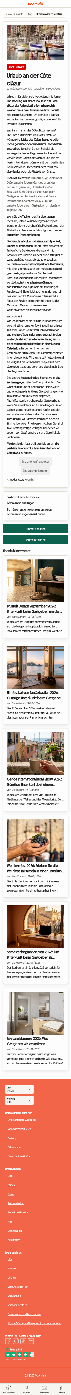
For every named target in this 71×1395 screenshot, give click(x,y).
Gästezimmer (14, 1147)
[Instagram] (16, 1341)
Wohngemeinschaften (19, 1129)
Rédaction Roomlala (21, 88)
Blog (10, 1176)
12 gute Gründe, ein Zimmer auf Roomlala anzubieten (35, 1323)
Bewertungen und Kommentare (24, 1314)
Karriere (12, 1185)
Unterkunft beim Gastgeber (22, 1120)
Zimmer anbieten (35, 528)
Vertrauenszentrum (17, 1305)
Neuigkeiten (14, 1240)
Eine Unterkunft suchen (35, 470)
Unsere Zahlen (15, 1230)
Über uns (12, 1277)
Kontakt (12, 1268)
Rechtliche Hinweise (18, 1212)
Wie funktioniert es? (18, 1286)
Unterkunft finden (35, 539)
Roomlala (29, 479)
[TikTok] (23, 1341)
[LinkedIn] (31, 1341)
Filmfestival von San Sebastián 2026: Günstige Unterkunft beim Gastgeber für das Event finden (31, 192)
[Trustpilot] (19, 1359)
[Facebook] (8, 1341)
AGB (10, 1221)
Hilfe (10, 1259)
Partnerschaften (16, 1203)
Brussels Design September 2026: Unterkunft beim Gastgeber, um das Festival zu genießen (34, 182)
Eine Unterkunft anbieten (35, 461)
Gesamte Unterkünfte (19, 1156)
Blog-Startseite (16, 66)
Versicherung (14, 1296)
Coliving (12, 1138)
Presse (11, 1194)
